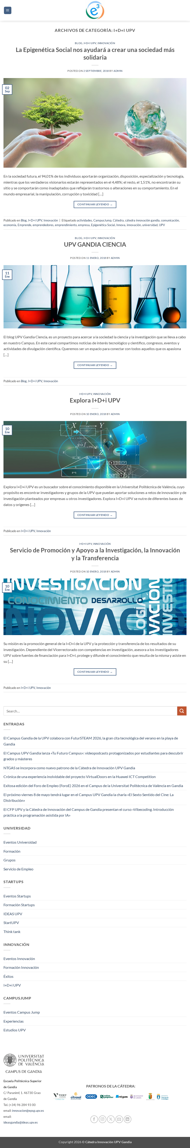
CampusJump (102, 220)
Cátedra (118, 220)
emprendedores (43, 225)
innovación (134, 225)
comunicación (170, 220)
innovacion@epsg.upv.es (28, 1110)
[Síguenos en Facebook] (94, 1119)
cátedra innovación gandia (142, 220)
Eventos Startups (17, 896)
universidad (150, 225)
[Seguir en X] (111, 1119)
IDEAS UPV (12, 914)
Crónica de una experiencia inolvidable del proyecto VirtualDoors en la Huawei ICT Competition (79, 776)
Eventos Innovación (19, 958)
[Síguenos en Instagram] (102, 1119)
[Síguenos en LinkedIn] (127, 1119)
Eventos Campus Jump (21, 1012)
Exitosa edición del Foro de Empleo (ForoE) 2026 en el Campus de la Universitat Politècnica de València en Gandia (93, 785)
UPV (162, 225)
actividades (84, 220)
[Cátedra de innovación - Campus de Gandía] (95, 10)
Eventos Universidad (20, 842)
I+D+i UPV (90, 43)
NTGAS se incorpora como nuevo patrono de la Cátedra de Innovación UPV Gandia (69, 768)
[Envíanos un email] (119, 1119)
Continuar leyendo (95, 204)
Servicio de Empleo (18, 869)
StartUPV (11, 922)
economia (9, 225)
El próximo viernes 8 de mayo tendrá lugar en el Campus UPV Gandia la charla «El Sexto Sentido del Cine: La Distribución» (88, 797)
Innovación (106, 43)
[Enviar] (182, 710)
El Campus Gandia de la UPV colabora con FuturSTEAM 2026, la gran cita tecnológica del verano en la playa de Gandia (90, 741)
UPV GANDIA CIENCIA (95, 244)
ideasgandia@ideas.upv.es (20, 1122)
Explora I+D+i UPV (95, 400)
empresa (84, 225)
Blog (78, 43)
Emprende (24, 225)
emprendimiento (66, 225)
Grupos (9, 860)
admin (118, 70)
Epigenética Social (103, 225)
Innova (120, 225)
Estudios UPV (14, 1030)
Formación (11, 851)
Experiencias (13, 1021)
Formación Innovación (21, 967)
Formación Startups (19, 905)
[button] (7, 10)
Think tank (11, 931)
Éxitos (8, 976)
